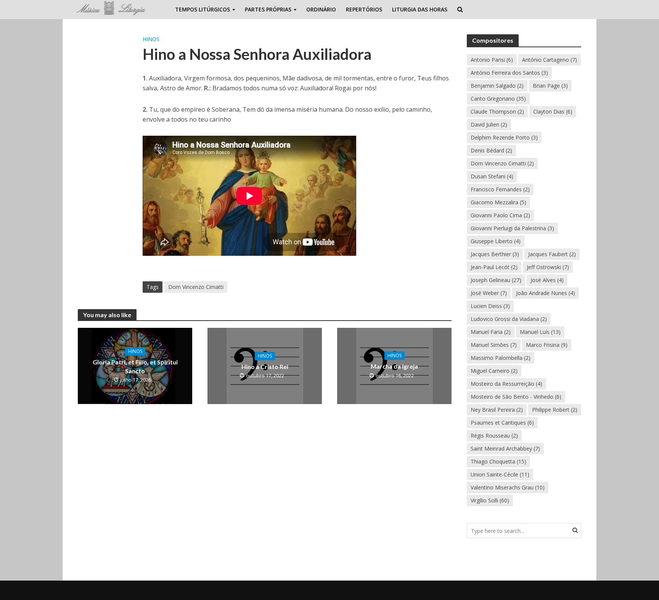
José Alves (547, 280)
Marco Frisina (546, 344)
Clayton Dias (552, 111)
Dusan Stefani (492, 176)
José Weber (489, 293)
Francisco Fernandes (500, 189)
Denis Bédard (491, 150)
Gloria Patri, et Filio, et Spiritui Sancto (135, 366)
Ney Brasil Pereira (497, 409)
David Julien (489, 124)
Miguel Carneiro (494, 370)
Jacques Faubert (552, 254)
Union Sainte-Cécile (500, 474)
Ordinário (321, 9)
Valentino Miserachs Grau (508, 487)
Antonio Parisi (492, 59)
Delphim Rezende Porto (504, 137)
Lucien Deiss (490, 306)
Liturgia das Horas (419, 9)
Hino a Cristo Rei (264, 366)
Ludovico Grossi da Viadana (509, 318)
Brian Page (550, 85)
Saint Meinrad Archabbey (505, 448)
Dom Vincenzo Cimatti (195, 286)
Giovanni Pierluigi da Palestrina (512, 228)
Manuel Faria (491, 331)
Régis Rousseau (494, 435)
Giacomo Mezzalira (498, 202)
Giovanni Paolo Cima (500, 215)
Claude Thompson (497, 111)
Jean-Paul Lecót (494, 267)
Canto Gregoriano (498, 98)
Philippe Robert (554, 409)
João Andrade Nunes (545, 293)
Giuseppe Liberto (496, 241)
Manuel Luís (540, 331)
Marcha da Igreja (394, 366)
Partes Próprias (268, 9)
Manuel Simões (494, 344)
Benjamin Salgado (497, 85)
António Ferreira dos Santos (509, 72)
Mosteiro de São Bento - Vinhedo (516, 396)
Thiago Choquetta (498, 461)
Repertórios (364, 9)
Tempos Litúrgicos (202, 9)
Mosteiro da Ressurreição (506, 383)
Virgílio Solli (490, 500)
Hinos (151, 39)
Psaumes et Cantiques (502, 422)
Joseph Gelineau (496, 280)
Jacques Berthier (495, 254)
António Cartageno (549, 59)
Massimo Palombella (500, 357)
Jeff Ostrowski (548, 267)
